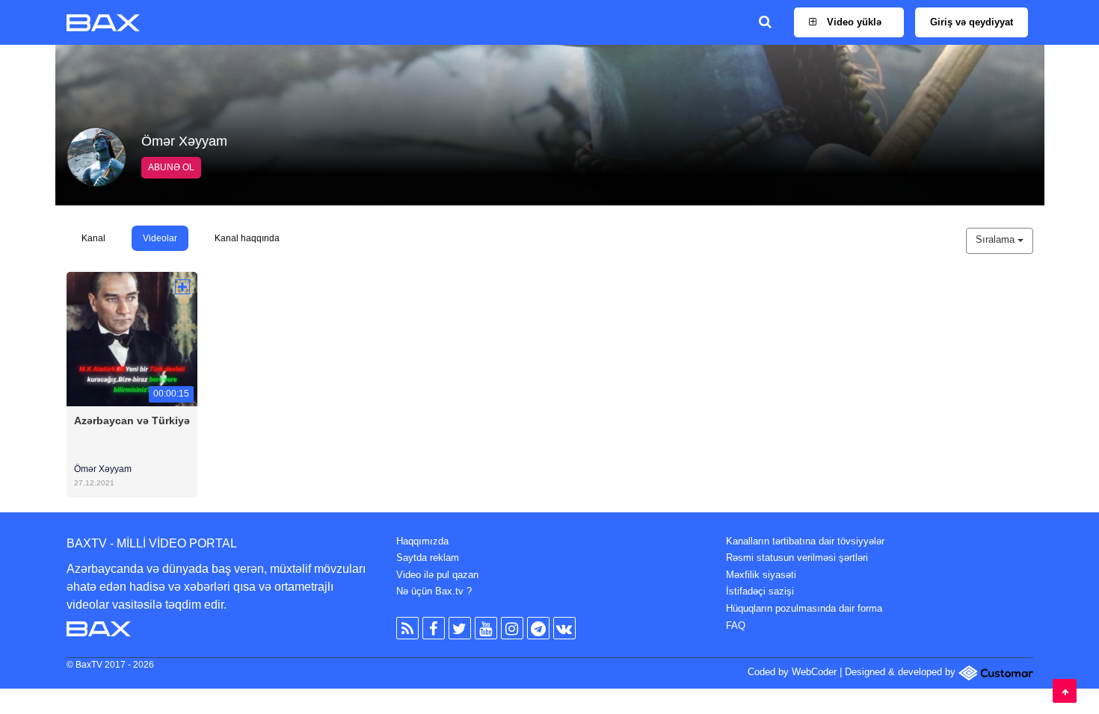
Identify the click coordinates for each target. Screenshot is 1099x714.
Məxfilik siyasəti (761, 574)
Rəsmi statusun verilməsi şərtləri (797, 557)
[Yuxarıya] (1065, 691)
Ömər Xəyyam (103, 469)
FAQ (735, 625)
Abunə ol (171, 167)
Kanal (93, 238)
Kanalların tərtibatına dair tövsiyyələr (805, 541)
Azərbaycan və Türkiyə (132, 420)
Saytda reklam (427, 557)
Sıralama (997, 239)
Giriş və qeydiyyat (971, 22)
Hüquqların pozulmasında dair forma (804, 608)
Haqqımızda (422, 541)
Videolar (160, 238)
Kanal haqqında (247, 238)
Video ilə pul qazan (437, 574)
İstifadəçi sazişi (760, 591)
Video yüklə (852, 22)
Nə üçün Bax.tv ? (434, 591)
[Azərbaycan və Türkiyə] (132, 338)
